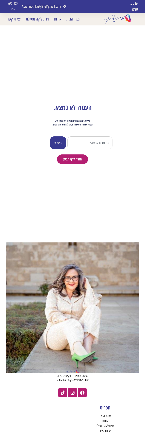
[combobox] (90, 142)
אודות (57, 19)
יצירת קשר (14, 19)
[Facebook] (82, 392)
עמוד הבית (73, 19)
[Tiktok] (62, 392)
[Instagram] (72, 392)
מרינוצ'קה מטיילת (37, 19)
